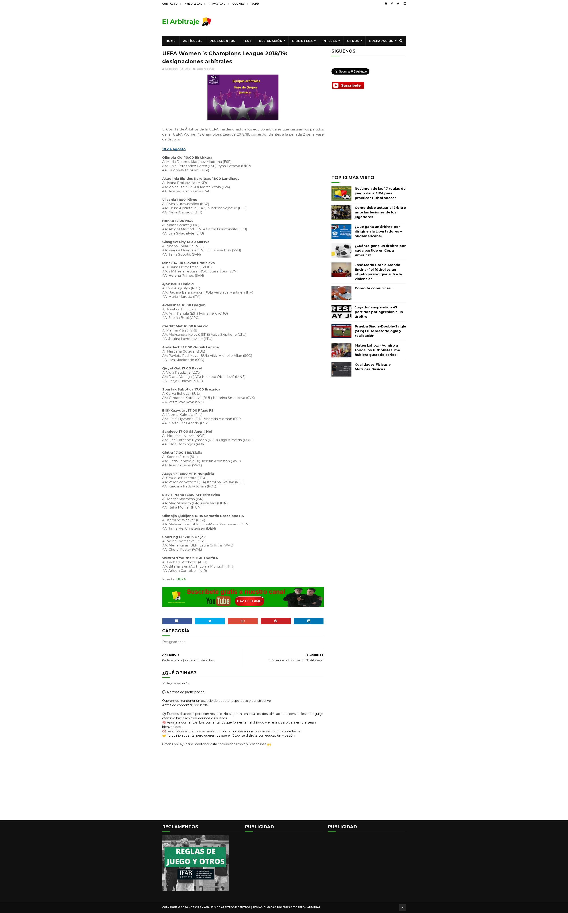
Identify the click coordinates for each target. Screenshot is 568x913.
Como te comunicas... (374, 288)
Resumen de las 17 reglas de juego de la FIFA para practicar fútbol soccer (380, 193)
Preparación (381, 41)
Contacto (170, 3)
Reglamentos (222, 41)
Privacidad (217, 3)
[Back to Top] (402, 907)
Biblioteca (302, 41)
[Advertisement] (325, 22)
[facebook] (392, 3)
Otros (353, 41)
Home (171, 41)
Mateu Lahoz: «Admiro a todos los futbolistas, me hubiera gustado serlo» (377, 350)
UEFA (181, 579)
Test (247, 41)
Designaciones (205, 68)
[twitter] (398, 3)
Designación (270, 41)
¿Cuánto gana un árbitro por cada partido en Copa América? (380, 250)
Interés (330, 41)
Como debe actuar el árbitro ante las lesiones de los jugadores (380, 212)
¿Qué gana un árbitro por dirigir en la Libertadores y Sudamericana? (378, 231)
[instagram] (404, 3)
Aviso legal (193, 3)
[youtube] (386, 3)
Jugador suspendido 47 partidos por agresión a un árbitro (379, 312)
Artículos (193, 41)
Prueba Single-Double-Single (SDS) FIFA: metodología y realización (380, 331)
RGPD (255, 3)
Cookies (238, 3)
